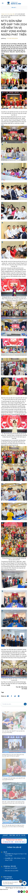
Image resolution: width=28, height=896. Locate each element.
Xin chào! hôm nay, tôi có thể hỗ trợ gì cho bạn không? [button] (12, 882)
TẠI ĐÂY (8, 685)
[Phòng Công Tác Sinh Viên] (14, 3)
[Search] (25, 704)
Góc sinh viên (11, 14)
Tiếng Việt (13, 7)
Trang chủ (4, 14)
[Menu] (3, 3)
